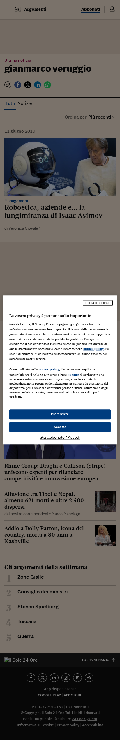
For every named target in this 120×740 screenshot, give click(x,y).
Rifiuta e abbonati (97, 302)
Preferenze (60, 414)
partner (73, 374)
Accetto (60, 427)
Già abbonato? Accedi (60, 437)
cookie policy (93, 348)
